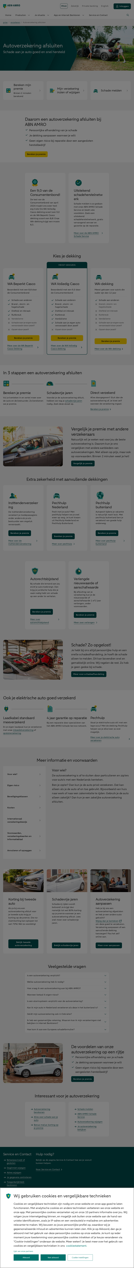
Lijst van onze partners (23, 1251)
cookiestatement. (76, 1246)
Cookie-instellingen (80, 1257)
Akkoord (26, 1257)
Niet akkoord (53, 1257)
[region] (67, 1228)
